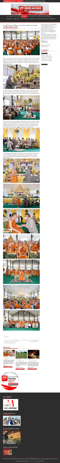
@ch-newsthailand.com (13, 29)
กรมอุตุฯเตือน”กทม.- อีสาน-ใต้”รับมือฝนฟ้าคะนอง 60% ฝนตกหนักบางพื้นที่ (30, 341)
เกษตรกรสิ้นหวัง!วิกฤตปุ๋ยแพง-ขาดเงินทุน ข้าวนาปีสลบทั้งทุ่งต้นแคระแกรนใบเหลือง (39, 1)
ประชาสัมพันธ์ (39, 16)
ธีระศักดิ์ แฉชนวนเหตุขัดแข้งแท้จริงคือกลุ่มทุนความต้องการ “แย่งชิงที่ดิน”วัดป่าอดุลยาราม (48, 32)
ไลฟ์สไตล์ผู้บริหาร (9, 18)
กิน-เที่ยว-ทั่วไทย (33, 16)
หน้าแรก (7, 16)
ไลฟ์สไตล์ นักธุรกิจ (16, 18)
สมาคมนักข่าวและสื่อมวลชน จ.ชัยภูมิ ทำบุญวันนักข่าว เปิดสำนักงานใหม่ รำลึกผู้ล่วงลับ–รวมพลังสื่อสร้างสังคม (38, 18)
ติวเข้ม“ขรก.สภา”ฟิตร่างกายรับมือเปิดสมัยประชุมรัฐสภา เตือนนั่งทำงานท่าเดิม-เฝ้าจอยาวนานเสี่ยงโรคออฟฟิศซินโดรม (11, 341)
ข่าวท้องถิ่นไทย (24, 16)
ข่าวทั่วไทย (19, 16)
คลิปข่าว (28, 16)
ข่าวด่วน (15, 16)
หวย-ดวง (43, 16)
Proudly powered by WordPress (22, 461)
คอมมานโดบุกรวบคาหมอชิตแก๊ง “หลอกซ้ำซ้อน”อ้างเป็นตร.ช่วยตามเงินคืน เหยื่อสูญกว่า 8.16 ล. (48, 39)
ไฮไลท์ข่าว (11, 16)
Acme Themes (41, 461)
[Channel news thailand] (30, 14)
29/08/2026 (6, 357)
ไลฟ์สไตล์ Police (49, 16)
